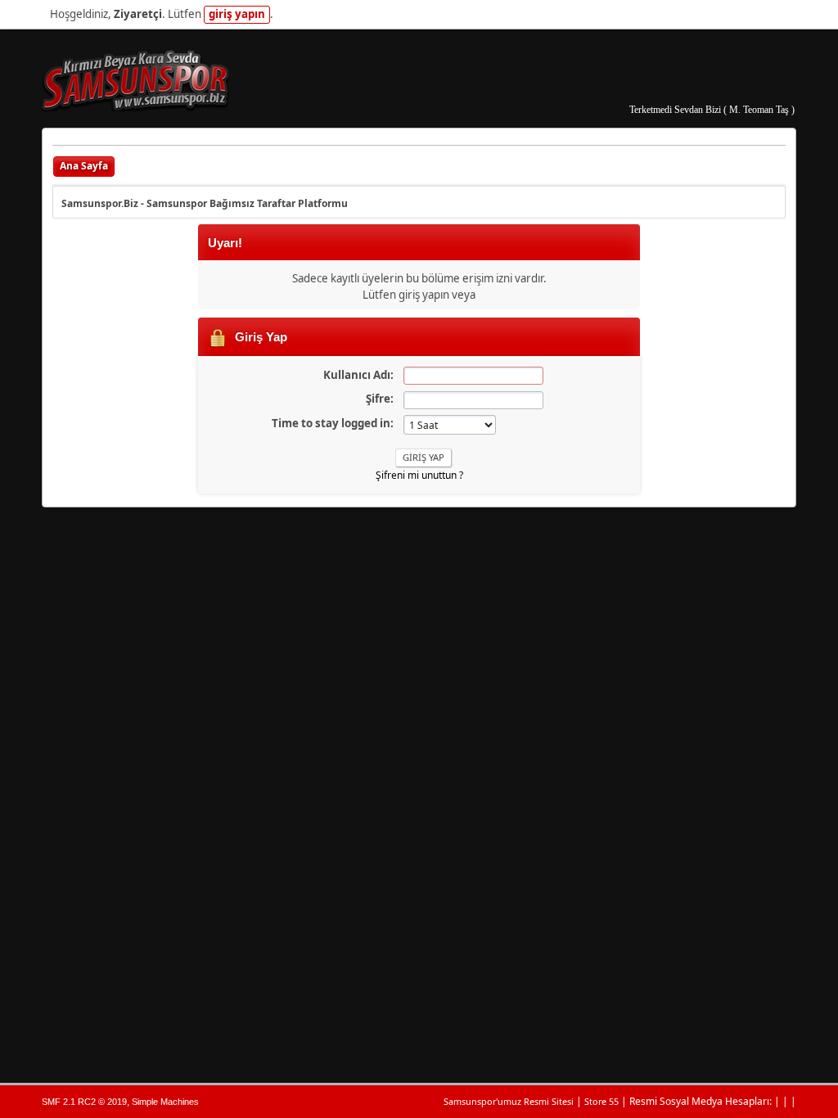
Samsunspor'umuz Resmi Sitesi (509, 1101)
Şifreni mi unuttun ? (419, 475)
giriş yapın (237, 14)
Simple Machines (165, 1102)
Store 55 (601, 1101)
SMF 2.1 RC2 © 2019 (84, 1102)
